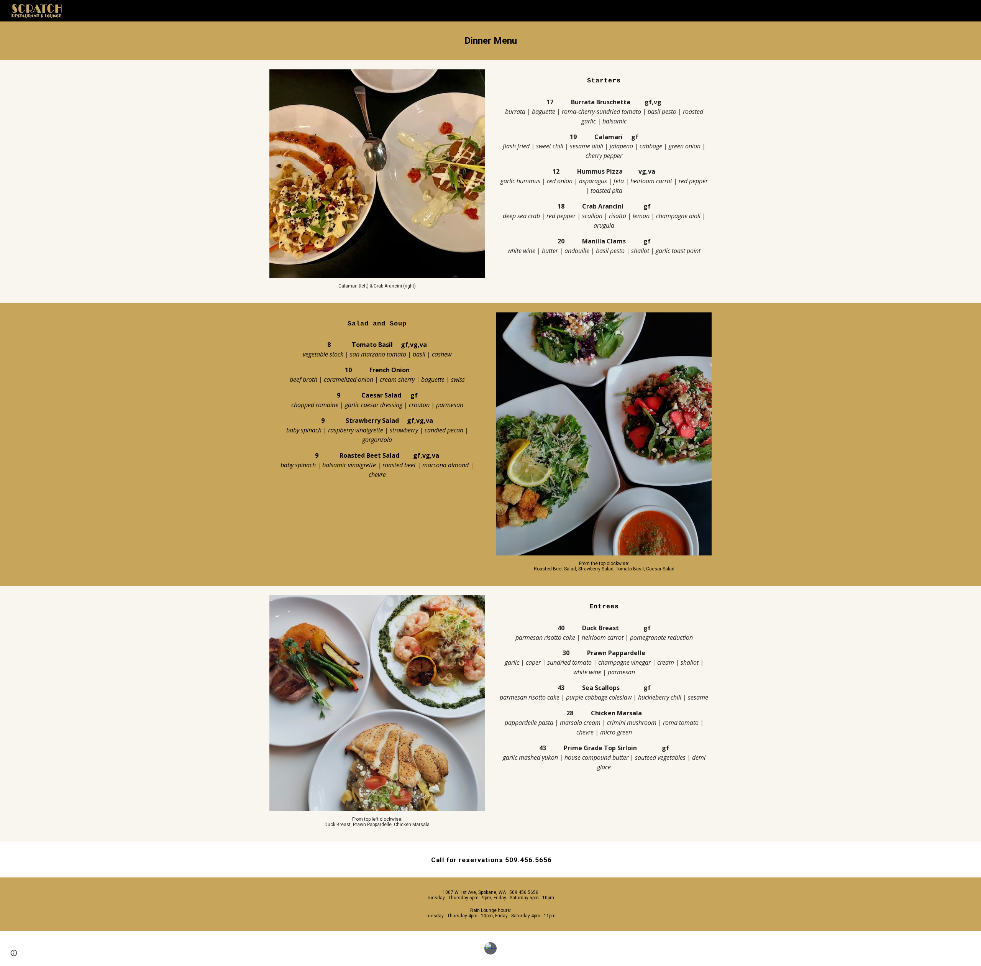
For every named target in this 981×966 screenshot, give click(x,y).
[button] (13, 953)
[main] (490, 41)
